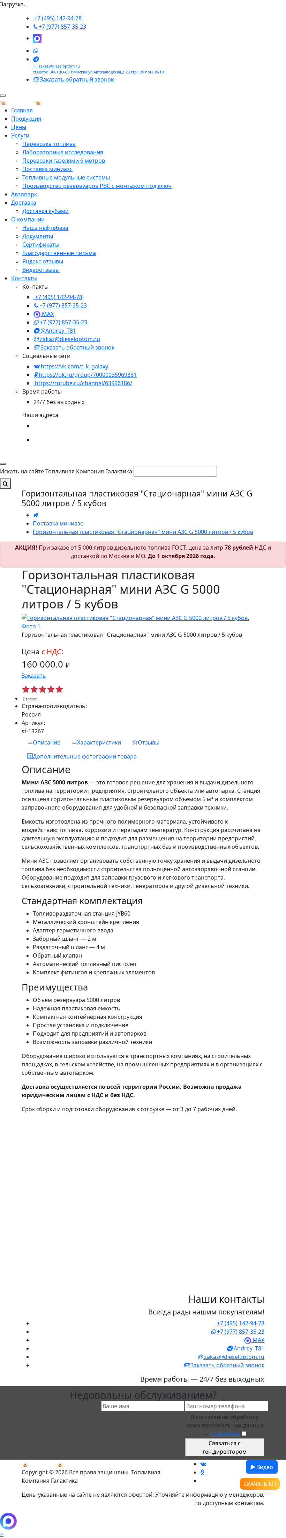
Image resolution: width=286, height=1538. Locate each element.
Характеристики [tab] (99, 742)
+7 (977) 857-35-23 (61, 26)
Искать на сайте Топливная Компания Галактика (66, 471)
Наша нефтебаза (45, 228)
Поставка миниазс (47, 169)
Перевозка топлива (49, 144)
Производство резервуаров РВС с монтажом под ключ (97, 186)
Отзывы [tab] (148, 742)
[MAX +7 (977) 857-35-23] (37, 38)
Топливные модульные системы (66, 177)
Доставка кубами (45, 211)
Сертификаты (40, 244)
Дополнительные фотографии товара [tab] (85, 756)
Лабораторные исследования (62, 152)
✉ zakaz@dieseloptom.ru (56, 66)
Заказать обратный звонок (76, 79)
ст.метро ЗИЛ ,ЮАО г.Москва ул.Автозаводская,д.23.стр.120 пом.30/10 (98, 72)
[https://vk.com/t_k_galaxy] (203, 1464)
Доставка (23, 202)
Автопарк (24, 194)
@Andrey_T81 (57, 330)
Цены (18, 127)
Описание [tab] (46, 742)
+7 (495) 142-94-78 (57, 18)
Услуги (20, 135)
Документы (37, 236)
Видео (264, 1467)
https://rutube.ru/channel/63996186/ (82, 383)
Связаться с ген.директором (225, 1447)
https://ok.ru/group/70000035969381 (87, 375)
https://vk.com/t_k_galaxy (73, 366)
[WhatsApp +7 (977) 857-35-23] (35, 51)
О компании (28, 219)
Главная (22, 110)
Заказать (34, 675)
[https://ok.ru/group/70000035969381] (202, 1472)
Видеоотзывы (41, 270)
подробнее (225, 1434)
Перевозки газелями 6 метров (63, 160)
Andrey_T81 (248, 1348)
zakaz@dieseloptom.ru (69, 339)
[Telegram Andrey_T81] (35, 59)
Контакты (24, 278)
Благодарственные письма (59, 253)
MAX (47, 314)
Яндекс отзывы (42, 261)
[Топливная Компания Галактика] (35, 102)
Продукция (26, 118)
